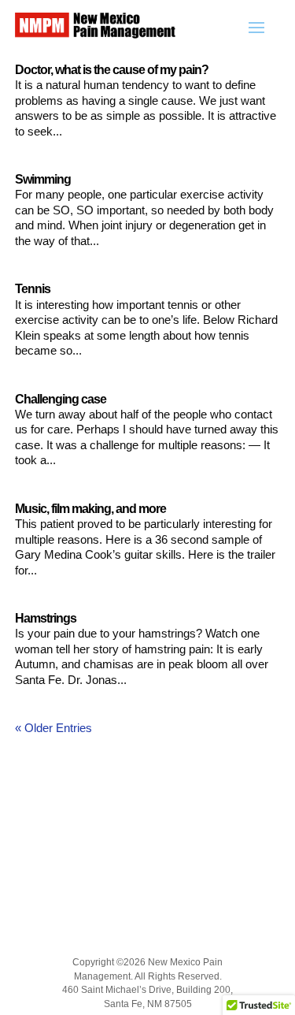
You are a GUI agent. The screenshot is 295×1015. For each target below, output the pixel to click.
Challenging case (60, 399)
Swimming (43, 179)
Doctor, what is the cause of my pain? (111, 69)
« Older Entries (53, 727)
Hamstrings (45, 618)
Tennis (32, 289)
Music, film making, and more (90, 508)
